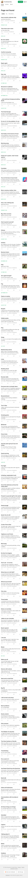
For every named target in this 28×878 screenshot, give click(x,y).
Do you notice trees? (5, 752)
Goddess (3, 853)
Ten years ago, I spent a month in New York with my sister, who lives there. (10, 527)
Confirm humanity (6, 52)
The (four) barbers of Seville (8, 741)
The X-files (4, 405)
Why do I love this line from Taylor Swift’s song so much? (10, 123)
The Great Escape (6, 111)
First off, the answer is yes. (7, 277)
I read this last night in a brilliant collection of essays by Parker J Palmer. (10, 489)
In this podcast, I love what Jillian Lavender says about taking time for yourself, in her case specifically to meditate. (10, 498)
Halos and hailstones (7, 787)
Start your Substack (10, 872)
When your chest (5, 266)
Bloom (2, 647)
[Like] (2, 80)
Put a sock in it (5, 759)
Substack (8, 875)
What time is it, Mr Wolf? (8, 572)
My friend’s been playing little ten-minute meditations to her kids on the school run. (10, 254)
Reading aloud (5, 368)
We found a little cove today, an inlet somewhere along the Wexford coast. (9, 630)
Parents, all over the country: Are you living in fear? (10, 827)
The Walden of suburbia (7, 731)
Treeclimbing (4, 750)
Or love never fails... (5, 30)
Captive (3, 824)
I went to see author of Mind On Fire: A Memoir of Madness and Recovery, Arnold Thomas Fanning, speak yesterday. (10, 536)
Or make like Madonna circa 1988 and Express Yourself (9, 42)
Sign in (25, 1)
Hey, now (3, 74)
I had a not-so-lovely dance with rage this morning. (10, 468)
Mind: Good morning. (6, 800)
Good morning (5, 453)
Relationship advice (6, 349)
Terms (23, 867)
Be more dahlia (5, 39)
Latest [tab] (3, 13)
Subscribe (20, 1)
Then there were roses (7, 28)
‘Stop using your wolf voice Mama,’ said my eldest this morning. (11, 671)
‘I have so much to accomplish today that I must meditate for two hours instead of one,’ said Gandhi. (10, 517)
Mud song (4, 543)
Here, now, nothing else (7, 202)
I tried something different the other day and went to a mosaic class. (10, 330)
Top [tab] (6, 13)
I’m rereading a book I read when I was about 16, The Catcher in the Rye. (10, 640)
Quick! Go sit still (5, 515)
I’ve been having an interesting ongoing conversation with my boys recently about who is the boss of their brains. (10, 180)
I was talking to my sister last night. (9, 370)
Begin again (4, 63)
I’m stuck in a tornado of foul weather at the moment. (11, 339)
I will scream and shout (7, 697)
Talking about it (5, 834)
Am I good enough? (6, 275)
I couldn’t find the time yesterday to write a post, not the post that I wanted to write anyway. (10, 508)
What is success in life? (6, 215)
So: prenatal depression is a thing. (8, 808)
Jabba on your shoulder (7, 618)
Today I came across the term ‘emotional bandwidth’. (10, 408)
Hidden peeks (5, 318)
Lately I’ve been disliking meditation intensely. (9, 398)
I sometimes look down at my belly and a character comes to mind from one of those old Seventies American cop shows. (11, 601)
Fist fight (3, 465)
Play (2, 327)
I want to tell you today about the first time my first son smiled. (10, 649)
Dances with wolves (6, 669)
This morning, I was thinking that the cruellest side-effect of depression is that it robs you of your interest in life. (10, 427)
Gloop (2, 337)
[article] (14, 20)
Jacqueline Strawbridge (10, 20)
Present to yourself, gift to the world (11, 496)
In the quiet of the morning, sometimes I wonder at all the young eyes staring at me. (10, 145)
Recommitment (5, 396)
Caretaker (4, 168)
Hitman (3, 230)
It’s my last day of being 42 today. (8, 447)
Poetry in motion (5, 296)
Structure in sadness (7, 86)
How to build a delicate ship (8, 17)
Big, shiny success (6, 213)
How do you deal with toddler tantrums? (10, 699)
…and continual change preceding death (10, 99)
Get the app (20, 872)
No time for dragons (6, 553)
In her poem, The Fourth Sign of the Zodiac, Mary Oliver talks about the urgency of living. (11, 771)
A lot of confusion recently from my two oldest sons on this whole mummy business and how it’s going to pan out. (11, 192)
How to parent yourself (7, 222)
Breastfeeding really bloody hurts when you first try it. (11, 780)
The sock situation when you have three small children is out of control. (10, 761)
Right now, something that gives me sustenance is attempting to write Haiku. (10, 89)
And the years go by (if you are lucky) (9, 444)
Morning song (5, 143)
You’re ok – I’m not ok (6, 562)
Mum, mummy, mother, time (8, 190)
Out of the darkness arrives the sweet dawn (9, 485)
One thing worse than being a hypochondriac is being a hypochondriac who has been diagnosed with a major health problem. (10, 716)
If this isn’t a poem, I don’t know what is (9, 156)
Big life (3, 688)
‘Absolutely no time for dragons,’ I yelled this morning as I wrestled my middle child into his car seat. (10, 555)
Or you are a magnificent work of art (9, 65)
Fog (2, 284)
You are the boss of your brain (9, 178)
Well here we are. (5, 204)
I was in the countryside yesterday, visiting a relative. (10, 546)
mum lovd (3, 159)
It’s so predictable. (5, 707)
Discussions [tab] (11, 13)
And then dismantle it (6, 19)
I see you (3, 637)
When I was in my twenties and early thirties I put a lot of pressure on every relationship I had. (9, 352)
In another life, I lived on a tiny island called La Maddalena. (11, 690)
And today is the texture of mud (9, 133)
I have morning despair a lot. (7, 102)
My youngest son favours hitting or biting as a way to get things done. (10, 232)
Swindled (3, 815)
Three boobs (4, 599)
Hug (2, 264)
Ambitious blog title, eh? (6, 223)
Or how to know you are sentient (8, 53)
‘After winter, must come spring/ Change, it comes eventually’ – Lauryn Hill (10, 855)
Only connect (4, 723)
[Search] (25, 13)
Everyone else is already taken (9, 386)
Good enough (4, 505)
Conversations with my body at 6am (9, 797)
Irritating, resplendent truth (8, 475)
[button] (2, 4)
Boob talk (3, 778)
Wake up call (4, 659)
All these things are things (8, 807)
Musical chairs (5, 252)
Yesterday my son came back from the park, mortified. (11, 417)
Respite (3, 308)
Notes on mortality (6, 609)
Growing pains (5, 415)
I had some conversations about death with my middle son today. (10, 611)
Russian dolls (4, 377)
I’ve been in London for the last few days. (10, 593)
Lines (2, 359)
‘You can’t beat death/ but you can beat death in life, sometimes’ (9, 662)
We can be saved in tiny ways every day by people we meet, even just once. (10, 790)
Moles (2, 843)
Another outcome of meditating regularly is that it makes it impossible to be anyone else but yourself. (11, 389)
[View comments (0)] (8, 22)
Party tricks (4, 434)
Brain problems (5, 705)
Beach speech (5, 628)
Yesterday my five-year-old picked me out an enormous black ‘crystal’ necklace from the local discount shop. (10, 436)
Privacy (19, 867)
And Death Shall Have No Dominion (10, 768)
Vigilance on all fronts (7, 534)
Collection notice (14, 868)
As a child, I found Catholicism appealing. (10, 725)
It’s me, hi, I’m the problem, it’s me (10, 121)
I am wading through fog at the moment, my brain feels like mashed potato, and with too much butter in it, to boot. (11, 286)
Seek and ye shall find (7, 678)
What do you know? (6, 581)
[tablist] (7, 13)
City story (3, 591)
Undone (3, 242)
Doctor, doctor (5, 714)
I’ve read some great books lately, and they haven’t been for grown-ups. (10, 320)
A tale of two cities (6, 524)
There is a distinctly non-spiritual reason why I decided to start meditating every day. (11, 846)
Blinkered (3, 424)
